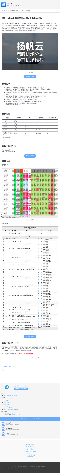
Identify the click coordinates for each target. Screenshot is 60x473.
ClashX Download (41, 466)
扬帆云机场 (8, 423)
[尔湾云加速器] (3, 429)
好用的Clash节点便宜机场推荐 (25, 354)
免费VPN (6, 414)
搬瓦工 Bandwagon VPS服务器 (11, 409)
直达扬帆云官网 (30, 76)
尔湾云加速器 (9, 428)
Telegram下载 (7, 395)
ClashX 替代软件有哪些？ (30, 455)
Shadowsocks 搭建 (8, 399)
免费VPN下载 (30, 456)
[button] (1, 214)
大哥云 (7, 433)
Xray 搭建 (6, 406)
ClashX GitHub (30, 444)
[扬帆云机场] (3, 424)
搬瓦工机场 (6, 413)
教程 (7, 10)
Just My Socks (12, 413)
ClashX (9, 4)
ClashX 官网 (30, 448)
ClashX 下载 (30, 449)
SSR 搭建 (6, 400)
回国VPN (14, 414)
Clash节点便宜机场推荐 (30, 451)
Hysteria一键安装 (8, 407)
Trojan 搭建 (6, 402)
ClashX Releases (30, 446)
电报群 (15, 395)
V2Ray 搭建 (6, 404)
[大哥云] (3, 434)
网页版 (11, 395)
